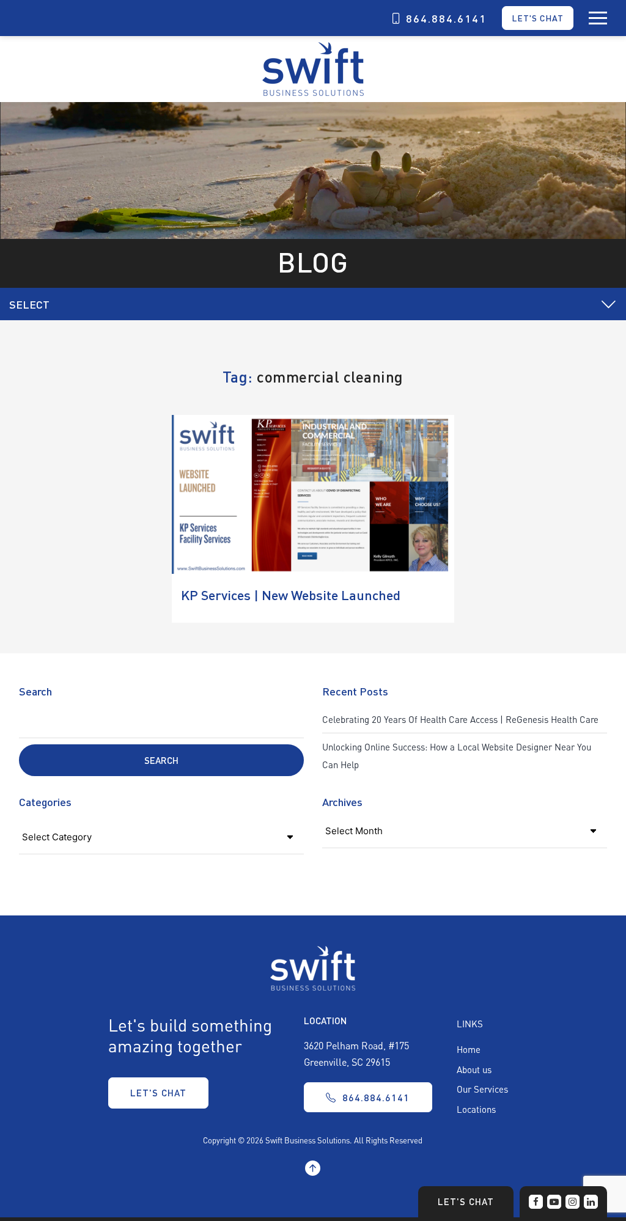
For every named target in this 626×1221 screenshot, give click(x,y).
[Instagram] (572, 1202)
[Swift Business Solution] (312, 967)
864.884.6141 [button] (376, 1097)
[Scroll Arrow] (312, 1169)
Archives (342, 801)
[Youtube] (554, 1202)
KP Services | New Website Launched (290, 594)
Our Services (482, 1089)
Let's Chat (538, 17)
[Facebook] (536, 1202)
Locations (476, 1109)
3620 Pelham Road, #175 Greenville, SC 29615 (356, 1053)
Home (469, 1049)
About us (474, 1069)
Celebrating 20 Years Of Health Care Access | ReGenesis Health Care (460, 719)
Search (35, 691)
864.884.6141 (446, 18)
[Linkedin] (591, 1202)
